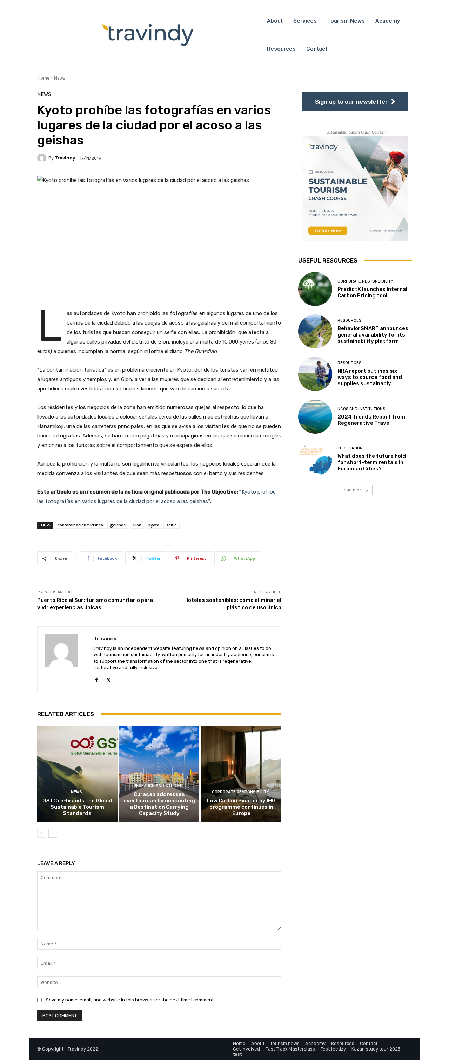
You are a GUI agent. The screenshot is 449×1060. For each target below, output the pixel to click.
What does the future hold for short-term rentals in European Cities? (371, 462)
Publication (350, 448)
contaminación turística (80, 525)
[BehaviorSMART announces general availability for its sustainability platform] (315, 331)
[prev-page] (41, 833)
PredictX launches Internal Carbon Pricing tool (372, 292)
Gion (137, 525)
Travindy (65, 158)
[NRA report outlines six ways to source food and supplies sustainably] (315, 374)
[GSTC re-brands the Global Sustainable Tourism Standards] (77, 774)
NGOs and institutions (361, 409)
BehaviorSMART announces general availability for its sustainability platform (372, 334)
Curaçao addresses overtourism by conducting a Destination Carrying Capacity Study (159, 803)
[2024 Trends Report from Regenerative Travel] (315, 417)
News (59, 78)
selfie (171, 525)
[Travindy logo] (148, 35)
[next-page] (52, 833)
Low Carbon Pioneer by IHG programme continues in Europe (241, 806)
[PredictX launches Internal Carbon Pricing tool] (315, 289)
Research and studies (158, 786)
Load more (353, 490)
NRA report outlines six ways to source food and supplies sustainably (369, 377)
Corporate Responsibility (240, 792)
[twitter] (108, 678)
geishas (118, 525)
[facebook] (96, 678)
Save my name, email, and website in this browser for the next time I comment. (130, 1000)
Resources (349, 320)
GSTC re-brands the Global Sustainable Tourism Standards (77, 806)
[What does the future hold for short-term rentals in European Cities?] (315, 459)
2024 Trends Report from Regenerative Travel (371, 420)
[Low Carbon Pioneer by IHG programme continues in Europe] (241, 774)
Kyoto (153, 525)
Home (43, 78)
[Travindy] (42, 158)
